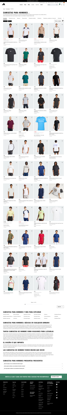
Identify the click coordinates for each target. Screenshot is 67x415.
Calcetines (15, 318)
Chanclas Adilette (6, 314)
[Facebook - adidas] (60, 384)
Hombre (21, 4)
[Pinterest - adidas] (60, 392)
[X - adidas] (60, 390)
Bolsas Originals (16, 314)
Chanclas (45, 318)
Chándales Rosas (57, 318)
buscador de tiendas (42, 2)
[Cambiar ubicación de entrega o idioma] (64, 3)
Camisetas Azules (27, 316)
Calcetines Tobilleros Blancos (17, 316)
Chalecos (45, 314)
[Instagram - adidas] (60, 387)
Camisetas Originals (37, 314)
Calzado (32, 4)
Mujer (25, 4)
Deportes (37, 4)
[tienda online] (3, 4)
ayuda (46, 2)
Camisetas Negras (27, 318)
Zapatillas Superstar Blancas (6, 318)
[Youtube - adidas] (60, 398)
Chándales (56, 316)
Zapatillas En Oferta (27, 314)
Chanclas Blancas (47, 316)
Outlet (41, 4)
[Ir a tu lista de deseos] (61, 5)
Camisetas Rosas (37, 316)
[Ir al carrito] (64, 5)
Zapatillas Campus (37, 318)
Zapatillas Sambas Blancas (7, 316)
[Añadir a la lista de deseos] (16, 25)
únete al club (61, 2)
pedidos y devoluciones (51, 2)
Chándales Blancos (57, 314)
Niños (29, 4)
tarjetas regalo (56, 2)
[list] (33, 18)
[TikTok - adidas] (60, 395)
